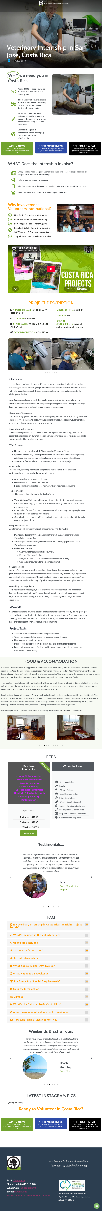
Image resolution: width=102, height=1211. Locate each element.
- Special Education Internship (29, 790)
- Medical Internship (28, 786)
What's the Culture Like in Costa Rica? (37, 1004)
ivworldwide (20, 1191)
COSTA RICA (19, 60)
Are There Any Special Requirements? (37, 981)
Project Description (51, 302)
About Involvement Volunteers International (40, 1012)
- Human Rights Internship (28, 776)
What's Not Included (25, 942)
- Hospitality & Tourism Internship (29, 793)
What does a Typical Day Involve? (34, 965)
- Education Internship (28, 783)
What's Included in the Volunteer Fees (36, 934)
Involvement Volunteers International (56, 3)
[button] (11, 354)
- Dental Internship (29, 800)
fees (51, 756)
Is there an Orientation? (28, 950)
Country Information (26, 988)
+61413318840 (27, 1188)
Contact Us (19, 1180)
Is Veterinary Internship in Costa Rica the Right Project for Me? (46, 926)
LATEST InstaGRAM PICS (51, 1095)
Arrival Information (25, 958)
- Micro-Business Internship (29, 779)
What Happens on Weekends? (31, 973)
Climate (18, 996)
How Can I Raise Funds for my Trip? (35, 1019)
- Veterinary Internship (28, 796)
